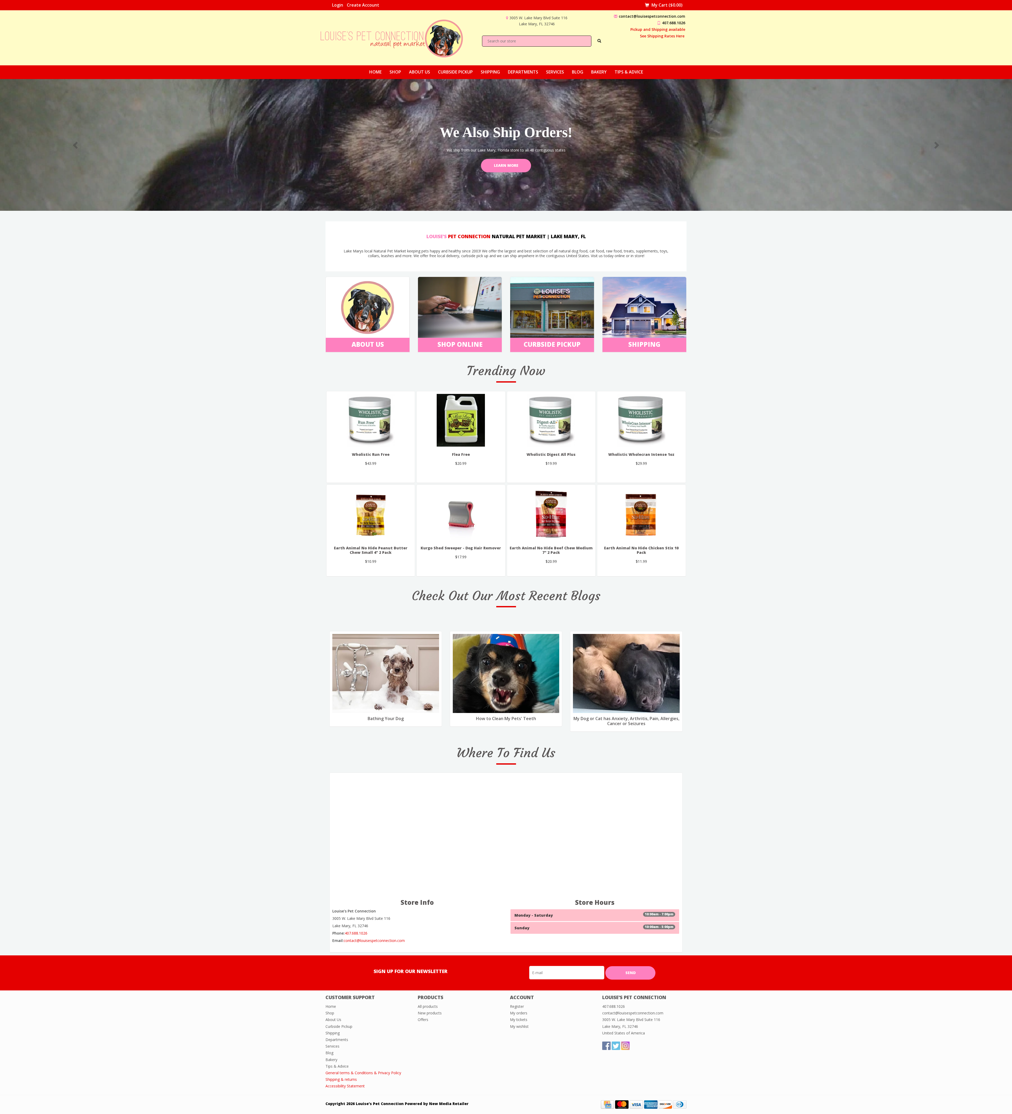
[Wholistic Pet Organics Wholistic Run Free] (370, 420)
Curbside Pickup (455, 72)
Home (375, 72)
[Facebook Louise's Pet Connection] (606, 1046)
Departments (523, 72)
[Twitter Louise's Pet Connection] (616, 1046)
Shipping (490, 72)
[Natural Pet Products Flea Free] (461, 420)
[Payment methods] (607, 1103)
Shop (395, 72)
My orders (518, 1012)
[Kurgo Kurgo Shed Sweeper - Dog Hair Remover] (461, 513)
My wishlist (519, 1026)
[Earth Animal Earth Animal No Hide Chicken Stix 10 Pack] (641, 513)
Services (555, 72)
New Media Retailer (449, 1103)
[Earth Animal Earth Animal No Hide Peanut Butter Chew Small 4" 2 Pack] (370, 513)
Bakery (599, 72)
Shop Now (506, 165)
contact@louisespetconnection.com (652, 16)
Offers (423, 1019)
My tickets (518, 1019)
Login (337, 5)
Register (517, 1006)
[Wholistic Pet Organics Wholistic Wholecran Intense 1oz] (641, 420)
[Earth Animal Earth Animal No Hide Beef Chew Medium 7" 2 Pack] (551, 513)
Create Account (363, 5)
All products (428, 1006)
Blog (577, 72)
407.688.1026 (673, 22)
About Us (419, 72)
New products (430, 1012)
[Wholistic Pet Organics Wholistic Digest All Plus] (551, 420)
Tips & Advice (629, 72)
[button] (76, 145)
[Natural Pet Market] (396, 37)
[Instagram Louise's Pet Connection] (625, 1046)
